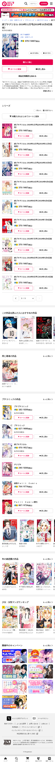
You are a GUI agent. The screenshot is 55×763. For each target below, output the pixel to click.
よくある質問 (21, 724)
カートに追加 (15, 69)
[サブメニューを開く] (51, 3)
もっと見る (47, 356)
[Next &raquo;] (39, 298)
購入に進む (27, 62)
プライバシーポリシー (30, 727)
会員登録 (44, 3)
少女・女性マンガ (26, 37)
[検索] (26, 3)
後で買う (48, 53)
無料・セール (49, 761)
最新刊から (49, 110)
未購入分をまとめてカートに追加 (25, 116)
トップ (5, 761)
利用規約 (15, 727)
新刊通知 (35, 53)
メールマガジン (43, 718)
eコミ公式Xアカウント (18, 719)
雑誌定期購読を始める (27, 76)
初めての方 (38, 761)
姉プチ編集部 (25, 34)
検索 (16, 761)
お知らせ (44, 724)
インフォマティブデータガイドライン (25, 730)
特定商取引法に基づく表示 (27, 734)
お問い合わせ (33, 724)
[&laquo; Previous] (16, 298)
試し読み (41, 69)
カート (27, 761)
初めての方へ (8, 724)
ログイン (33, 3)
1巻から (38, 110)
